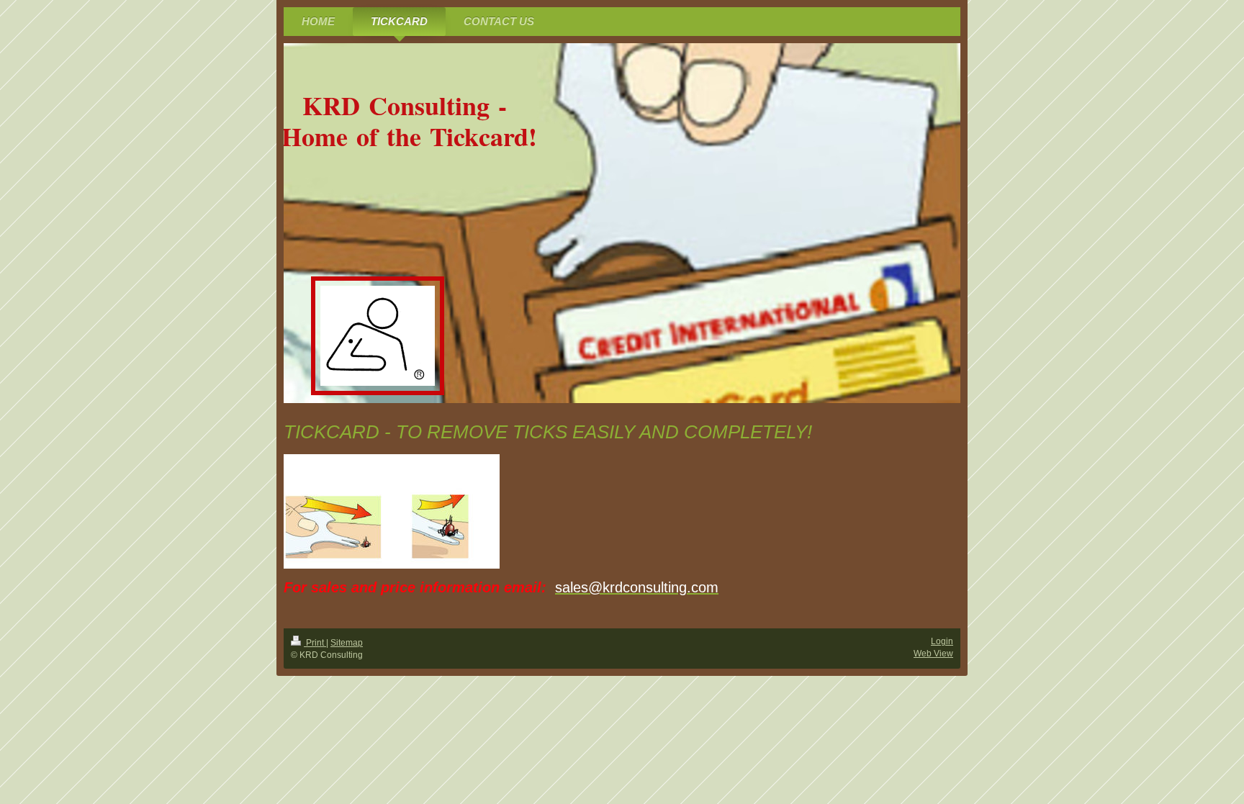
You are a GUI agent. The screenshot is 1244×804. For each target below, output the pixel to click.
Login (942, 641)
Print (315, 643)
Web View (933, 654)
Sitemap (346, 643)
